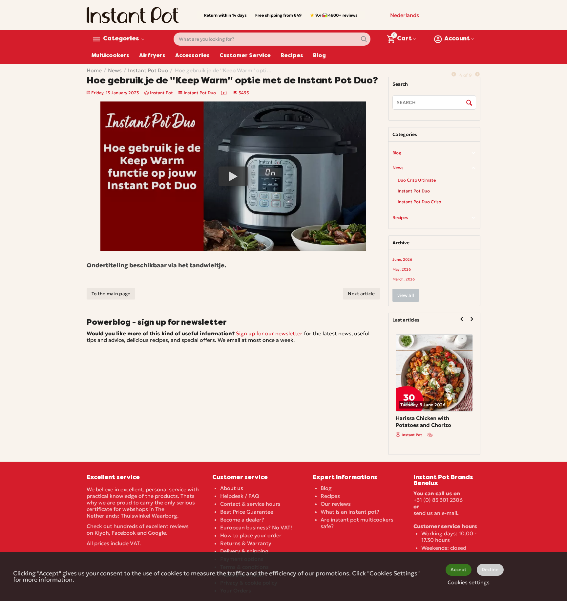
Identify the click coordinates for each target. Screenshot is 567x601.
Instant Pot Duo (200, 93)
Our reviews (336, 504)
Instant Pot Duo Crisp (419, 202)
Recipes (292, 55)
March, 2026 (403, 279)
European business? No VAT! (256, 527)
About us (231, 488)
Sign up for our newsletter (269, 333)
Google (157, 532)
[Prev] (454, 74)
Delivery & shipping (244, 551)
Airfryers (152, 55)
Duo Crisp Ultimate (417, 180)
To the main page (111, 294)
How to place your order (251, 535)
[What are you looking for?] (363, 39)
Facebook (124, 532)
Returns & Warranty (245, 543)
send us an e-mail (435, 513)
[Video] (224, 93)
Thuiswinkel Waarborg (149, 515)
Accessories (192, 55)
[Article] (430, 435)
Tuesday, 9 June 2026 (422, 405)
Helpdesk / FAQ (239, 496)
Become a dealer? (242, 519)
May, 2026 (401, 269)
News (397, 167)
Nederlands (404, 15)
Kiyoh (101, 532)
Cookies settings (469, 582)
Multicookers (110, 55)
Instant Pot (412, 435)
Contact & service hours (250, 504)
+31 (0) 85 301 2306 (438, 500)
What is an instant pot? (350, 511)
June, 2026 (402, 259)
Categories (121, 39)
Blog (319, 55)
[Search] (469, 103)
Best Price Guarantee (246, 511)
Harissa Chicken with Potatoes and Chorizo (423, 421)
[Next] (477, 74)
